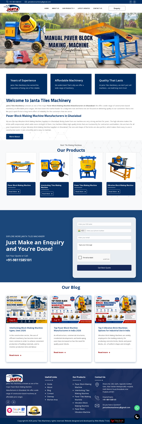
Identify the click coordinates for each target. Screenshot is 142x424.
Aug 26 (12, 320)
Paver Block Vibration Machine (82, 410)
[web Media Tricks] (117, 421)
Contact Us (97, 8)
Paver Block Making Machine (83, 385)
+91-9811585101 (15, 2)
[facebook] (130, 2)
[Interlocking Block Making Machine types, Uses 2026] (26, 309)
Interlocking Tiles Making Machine (82, 392)
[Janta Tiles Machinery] (11, 8)
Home (46, 8)
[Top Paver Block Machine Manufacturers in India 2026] (71, 309)
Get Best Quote (104, 268)
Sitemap (50, 396)
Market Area (52, 399)
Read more (14, 355)
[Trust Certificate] (34, 410)
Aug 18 (57, 320)
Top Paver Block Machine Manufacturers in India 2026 (67, 329)
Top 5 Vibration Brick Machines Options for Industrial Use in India (114, 329)
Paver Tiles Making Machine (83, 398)
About (49, 387)
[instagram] (134, 2)
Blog (49, 390)
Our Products (67, 8)
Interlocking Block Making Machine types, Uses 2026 (26, 329)
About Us (55, 8)
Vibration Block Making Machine (82, 404)
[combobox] (81, 230)
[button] (10, 40)
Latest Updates (84, 8)
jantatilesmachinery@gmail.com (39, 2)
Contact (50, 393)
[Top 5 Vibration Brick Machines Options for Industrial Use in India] (115, 309)
